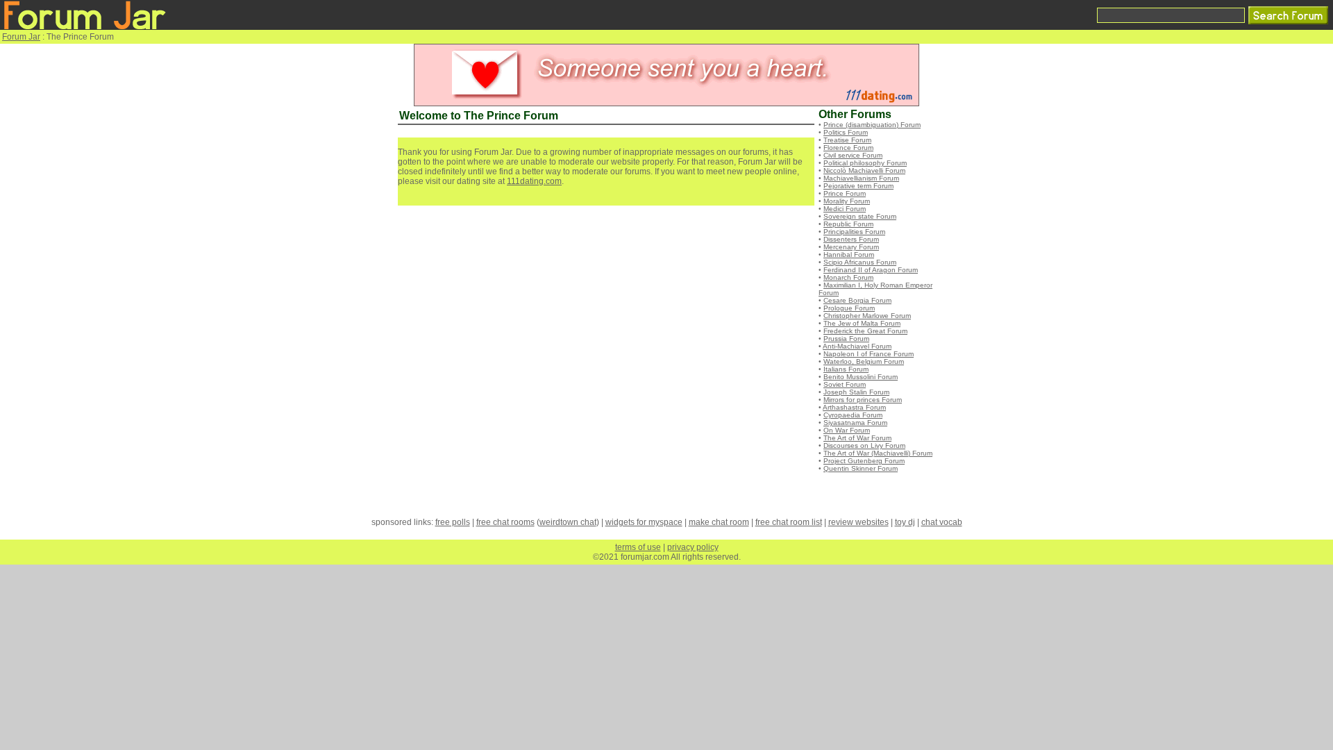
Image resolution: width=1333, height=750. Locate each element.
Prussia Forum (846, 338)
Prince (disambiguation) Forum (872, 124)
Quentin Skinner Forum (860, 468)
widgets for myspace (643, 522)
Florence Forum (848, 147)
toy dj (905, 522)
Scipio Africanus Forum (859, 262)
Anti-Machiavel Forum (857, 346)
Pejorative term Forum (858, 186)
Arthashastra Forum (854, 407)
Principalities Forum (854, 231)
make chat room (719, 522)
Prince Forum (844, 193)
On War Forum (846, 430)
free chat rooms (505, 522)
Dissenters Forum (851, 239)
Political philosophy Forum (865, 163)
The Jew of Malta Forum (861, 323)
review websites (858, 522)
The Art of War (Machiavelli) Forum (877, 453)
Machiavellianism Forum (861, 178)
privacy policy (693, 547)
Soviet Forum (844, 384)
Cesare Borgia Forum (857, 300)
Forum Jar (21, 37)
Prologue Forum (849, 308)
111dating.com (534, 181)
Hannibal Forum (848, 254)
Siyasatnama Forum (855, 422)
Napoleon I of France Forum (868, 354)
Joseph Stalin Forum (856, 392)
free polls (452, 522)
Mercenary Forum (851, 247)
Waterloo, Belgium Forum (863, 361)
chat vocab (941, 522)
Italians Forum (846, 369)
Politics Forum (845, 132)
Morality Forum (846, 201)
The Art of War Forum (857, 438)
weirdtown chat (567, 522)
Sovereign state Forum (859, 216)
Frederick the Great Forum (865, 331)
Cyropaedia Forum (852, 415)
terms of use (638, 547)
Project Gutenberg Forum (864, 461)
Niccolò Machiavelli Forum (864, 170)
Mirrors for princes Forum (862, 399)
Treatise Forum (847, 140)
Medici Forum (844, 208)
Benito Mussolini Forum (860, 377)
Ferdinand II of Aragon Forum (870, 270)
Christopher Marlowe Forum (867, 315)
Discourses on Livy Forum (864, 445)
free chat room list (788, 522)
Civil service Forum (852, 155)
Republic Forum (848, 224)
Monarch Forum (848, 277)
